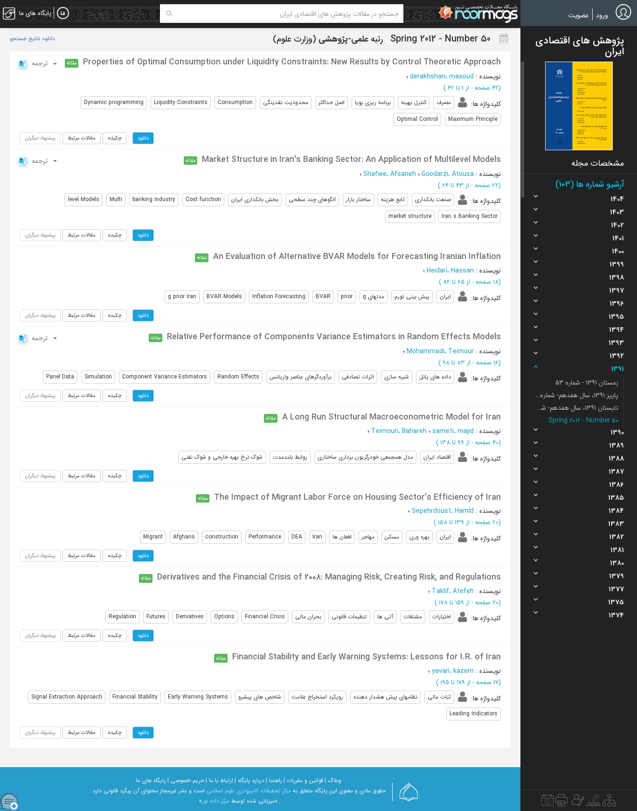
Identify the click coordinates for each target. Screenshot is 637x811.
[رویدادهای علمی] (547, 802)
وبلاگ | (333, 780)
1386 (616, 484)
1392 (616, 356)
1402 (617, 225)
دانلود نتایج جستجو (32, 39)
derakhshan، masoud (442, 76)
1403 (617, 212)
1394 (616, 330)
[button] (579, 106)
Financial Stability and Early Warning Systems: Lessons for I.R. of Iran (366, 657)
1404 (617, 199)
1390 (617, 432)
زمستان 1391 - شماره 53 (586, 382)
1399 (616, 264)
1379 (616, 576)
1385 (616, 497)
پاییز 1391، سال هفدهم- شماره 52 (576, 395)
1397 (616, 290)
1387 (616, 471)
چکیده (115, 138)
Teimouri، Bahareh (399, 431)
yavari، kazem (453, 671)
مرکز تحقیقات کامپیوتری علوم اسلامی (249, 790)
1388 (616, 458)
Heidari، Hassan (450, 271)
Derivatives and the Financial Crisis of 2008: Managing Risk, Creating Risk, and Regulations (329, 577)
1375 (616, 602)
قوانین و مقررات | (303, 780)
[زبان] (62, 13)
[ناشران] (561, 802)
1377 (616, 589)
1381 (617, 550)
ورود (602, 15)
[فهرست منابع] (609, 802)
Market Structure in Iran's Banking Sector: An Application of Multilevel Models (351, 159)
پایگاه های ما (151, 780)
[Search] (169, 13)
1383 (616, 524)
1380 (617, 563)
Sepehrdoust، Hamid (443, 511)
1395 (616, 316)
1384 (616, 511)
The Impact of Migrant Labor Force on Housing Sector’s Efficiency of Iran (357, 497)
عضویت (578, 15)
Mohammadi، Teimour (440, 351)
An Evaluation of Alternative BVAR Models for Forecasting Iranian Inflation (357, 256)
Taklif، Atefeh (453, 591)
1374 (616, 615)
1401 (618, 238)
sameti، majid (453, 431)
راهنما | (274, 780)
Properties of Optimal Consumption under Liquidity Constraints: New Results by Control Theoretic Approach (292, 62)
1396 (616, 303)
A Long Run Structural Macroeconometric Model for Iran (391, 417)
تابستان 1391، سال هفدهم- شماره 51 (576, 407)
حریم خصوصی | (185, 780)
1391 (617, 369)
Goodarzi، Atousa (448, 174)
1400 (618, 251)
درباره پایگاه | (249, 780)
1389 (616, 445)
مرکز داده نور (215, 801)
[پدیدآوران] (576, 802)
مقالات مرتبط (82, 138)
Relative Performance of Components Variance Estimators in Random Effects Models (334, 336)
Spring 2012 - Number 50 (583, 420)
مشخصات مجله (597, 163)
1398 (616, 277)
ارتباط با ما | (219, 780)
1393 (616, 343)
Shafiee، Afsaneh (389, 174)
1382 (616, 537)
